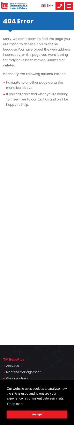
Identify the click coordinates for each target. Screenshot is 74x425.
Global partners (17, 378)
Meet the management (23, 372)
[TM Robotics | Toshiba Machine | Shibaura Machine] (14, 5)
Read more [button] (15, 404)
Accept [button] (37, 414)
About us (12, 366)
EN (48, 5)
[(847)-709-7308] (60, 6)
